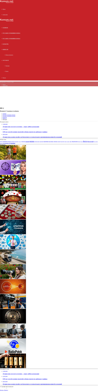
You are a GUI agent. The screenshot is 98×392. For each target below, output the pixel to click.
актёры (12, 141)
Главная (4, 113)
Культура (5, 44)
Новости (5, 49)
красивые (51, 141)
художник (5, 143)
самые (68, 141)
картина (41, 141)
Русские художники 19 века (11, 33)
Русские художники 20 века (11, 38)
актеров (5, 141)
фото (85, 141)
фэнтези (1, 143)
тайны (71, 141)
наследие (62, 141)
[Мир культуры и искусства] (6, 2)
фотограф (90, 141)
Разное (6, 71)
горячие (19, 141)
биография (16, 141)
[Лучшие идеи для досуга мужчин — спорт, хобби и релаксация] (13, 159)
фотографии (96, 141)
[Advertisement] (49, 96)
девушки (23, 141)
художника (12, 143)
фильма (81, 141)
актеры (9, 141)
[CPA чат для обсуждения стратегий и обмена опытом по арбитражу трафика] (13, 174)
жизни (27, 141)
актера (1, 141)
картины (46, 141)
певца (66, 141)
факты (79, 141)
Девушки (7, 65)
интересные (37, 141)
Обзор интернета (9, 54)
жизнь (31, 141)
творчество (75, 141)
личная (55, 141)
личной (58, 141)
